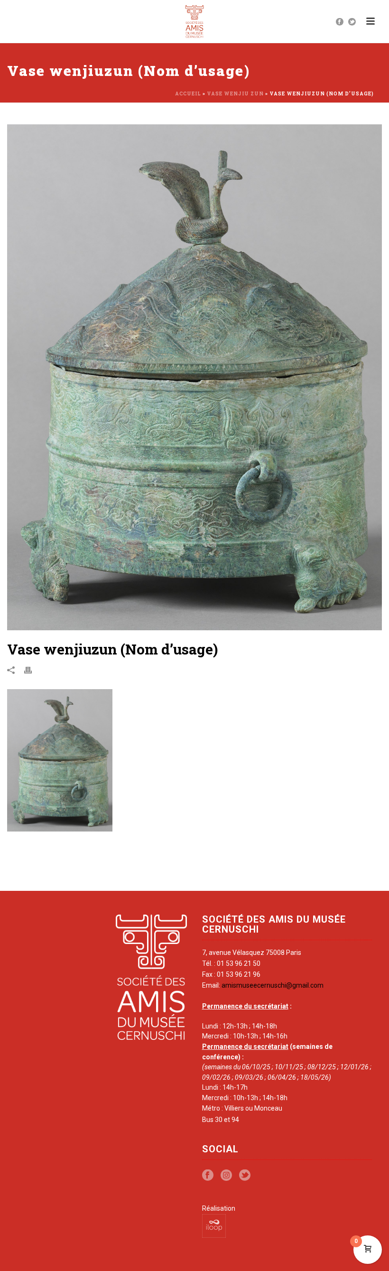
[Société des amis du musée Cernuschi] (195, 21)
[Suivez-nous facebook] (207, 1175)
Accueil (188, 94)
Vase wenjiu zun (235, 94)
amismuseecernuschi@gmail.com (273, 985)
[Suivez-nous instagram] (226, 1175)
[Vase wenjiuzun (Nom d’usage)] (194, 377)
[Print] (32, 670)
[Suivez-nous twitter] (244, 1175)
